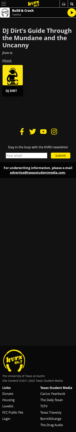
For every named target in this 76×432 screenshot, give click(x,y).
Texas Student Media (56, 388)
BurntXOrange (50, 419)
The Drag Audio (51, 425)
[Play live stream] (71, 12)
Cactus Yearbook (52, 394)
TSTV (44, 406)
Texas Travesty (50, 412)
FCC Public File (12, 412)
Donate (7, 394)
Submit (60, 155)
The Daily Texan (51, 400)
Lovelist (7, 406)
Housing (8, 400)
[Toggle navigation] (3, 3)
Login (6, 419)
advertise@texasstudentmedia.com (37, 172)
